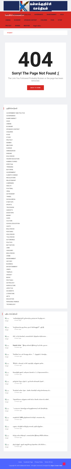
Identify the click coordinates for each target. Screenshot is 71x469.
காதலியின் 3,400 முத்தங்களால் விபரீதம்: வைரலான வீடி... (29, 417)
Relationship (11, 180)
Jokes (8, 269)
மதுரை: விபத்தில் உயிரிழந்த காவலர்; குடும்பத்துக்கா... (28, 426)
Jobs (8, 247)
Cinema (7, 20)
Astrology (10, 283)
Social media (10, 199)
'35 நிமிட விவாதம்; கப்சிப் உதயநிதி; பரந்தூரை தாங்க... (28, 363)
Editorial (9, 169)
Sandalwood (10, 150)
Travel (8, 196)
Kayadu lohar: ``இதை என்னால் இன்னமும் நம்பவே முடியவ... (30, 345)
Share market (51, 15)
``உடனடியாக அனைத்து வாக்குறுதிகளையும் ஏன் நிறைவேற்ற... (31, 408)
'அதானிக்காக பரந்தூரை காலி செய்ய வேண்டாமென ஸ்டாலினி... (31, 399)
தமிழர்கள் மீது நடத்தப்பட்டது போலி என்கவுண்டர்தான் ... (29, 381)
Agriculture (11, 285)
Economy (17, 20)
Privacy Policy (39, 462)
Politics (9, 242)
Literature (10, 293)
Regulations (11, 177)
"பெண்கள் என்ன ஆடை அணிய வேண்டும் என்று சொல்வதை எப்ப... (32, 390)
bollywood (10, 229)
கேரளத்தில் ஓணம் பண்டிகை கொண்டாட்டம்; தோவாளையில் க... (31, 372)
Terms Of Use (49, 462)
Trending (9, 167)
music (8, 277)
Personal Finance (12, 301)
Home (20, 462)
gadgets (9, 210)
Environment (11, 258)
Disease (9, 153)
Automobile (10, 239)
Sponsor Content (30, 20)
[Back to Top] (64, 463)
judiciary (9, 250)
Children (44, 20)
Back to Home (35, 87)
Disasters (10, 212)
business (9, 264)
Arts (8, 296)
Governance (38, 15)
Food (52, 20)
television (10, 207)
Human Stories (11, 161)
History (9, 261)
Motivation (10, 245)
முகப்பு (7, 15)
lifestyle (9, 288)
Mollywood (10, 253)
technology (10, 304)
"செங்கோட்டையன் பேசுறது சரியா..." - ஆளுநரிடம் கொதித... (30, 354)
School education (13, 223)
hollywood (10, 234)
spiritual (9, 164)
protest (8, 26)
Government (11, 172)
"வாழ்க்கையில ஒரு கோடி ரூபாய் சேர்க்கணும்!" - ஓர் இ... (29, 327)
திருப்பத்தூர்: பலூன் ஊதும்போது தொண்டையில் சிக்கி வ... (30, 444)
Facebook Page (28, 462)
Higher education (12, 159)
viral (8, 191)
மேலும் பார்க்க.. (37, 26)
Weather (27, 26)
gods (8, 218)
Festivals (9, 280)
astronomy (10, 194)
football (9, 188)
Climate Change (12, 175)
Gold (62, 15)
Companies (10, 183)
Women (17, 26)
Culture (9, 221)
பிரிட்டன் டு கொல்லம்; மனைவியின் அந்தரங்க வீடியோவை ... (30, 336)
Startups (9, 202)
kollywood (10, 156)
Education (10, 299)
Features (9, 231)
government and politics (22, 15)
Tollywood (10, 237)
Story (60, 20)
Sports (9, 204)
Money (8, 215)
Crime (8, 256)
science (9, 148)
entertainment (11, 266)
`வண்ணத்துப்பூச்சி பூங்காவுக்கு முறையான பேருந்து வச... (29, 318)
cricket (9, 274)
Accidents (10, 291)
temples (9, 272)
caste (8, 226)
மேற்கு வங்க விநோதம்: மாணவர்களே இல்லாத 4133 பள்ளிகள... (31, 435)
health (8, 186)
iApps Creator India (56, 465)
